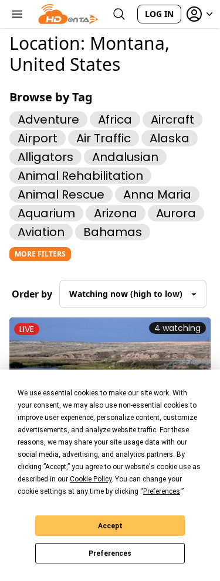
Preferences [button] (161, 491)
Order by (32, 294)
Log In (159, 13)
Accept (110, 526)
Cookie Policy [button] (90, 479)
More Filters (40, 254)
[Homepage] (68, 14)
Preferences (110, 553)
